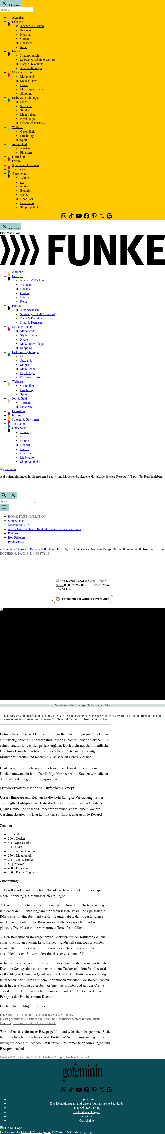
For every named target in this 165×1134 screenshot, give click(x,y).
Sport (23, 140)
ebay (23, 182)
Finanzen (26, 152)
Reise (23, 47)
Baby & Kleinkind (32, 64)
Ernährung (27, 135)
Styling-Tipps (28, 81)
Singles (24, 110)
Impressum (87, 1099)
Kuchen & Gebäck (78, 1057)
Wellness (17, 127)
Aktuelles (18, 17)
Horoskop (18, 156)
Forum (16, 161)
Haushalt (25, 34)
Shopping (26, 93)
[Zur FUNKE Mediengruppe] (82, 264)
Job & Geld (19, 144)
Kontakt (86, 1116)
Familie (16, 51)
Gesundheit (27, 131)
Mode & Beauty (22, 72)
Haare (24, 85)
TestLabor (18, 169)
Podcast (13, 533)
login (2, 485)
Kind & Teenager (31, 68)
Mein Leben (28, 114)
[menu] (4, 507)
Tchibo (24, 177)
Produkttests (16, 541)
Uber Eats (26, 199)
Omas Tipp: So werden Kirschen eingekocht (28, 1023)
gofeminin (6, 549)
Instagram (7, 1043)
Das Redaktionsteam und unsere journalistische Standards (86, 1103)
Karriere (25, 148)
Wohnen (25, 30)
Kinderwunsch (29, 55)
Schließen (14, 5)
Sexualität (26, 106)
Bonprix (25, 190)
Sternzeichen (16, 520)
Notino (24, 186)
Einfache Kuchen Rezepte (47, 1057)
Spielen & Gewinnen (25, 165)
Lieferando (27, 203)
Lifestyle (17, 21)
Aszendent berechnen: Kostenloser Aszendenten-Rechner (44, 529)
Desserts (23, 1057)
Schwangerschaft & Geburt (37, 59)
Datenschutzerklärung (86, 1107)
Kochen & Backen (32, 26)
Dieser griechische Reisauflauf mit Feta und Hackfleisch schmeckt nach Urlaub (50, 1019)
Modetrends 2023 (19, 525)
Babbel (24, 194)
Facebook (36, 1043)
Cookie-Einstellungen (86, 1112)
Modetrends (27, 76)
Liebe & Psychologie (25, 97)
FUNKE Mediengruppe (36, 1132)
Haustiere (26, 43)
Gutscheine (19, 173)
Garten (24, 38)
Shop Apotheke (30, 207)
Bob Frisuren (16, 537)
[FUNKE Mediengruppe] (11, 1128)
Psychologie (27, 118)
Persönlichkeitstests (32, 123)
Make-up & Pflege (32, 89)
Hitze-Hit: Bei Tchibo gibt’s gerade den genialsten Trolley (36, 1014)
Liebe (23, 102)
